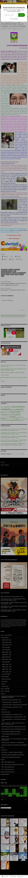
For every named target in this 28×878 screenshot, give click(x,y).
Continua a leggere (14, 18)
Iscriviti (21, 15)
